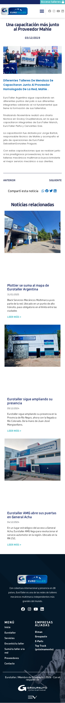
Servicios (10, 638)
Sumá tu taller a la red (15, 651)
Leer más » (14, 317)
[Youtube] (58, 11)
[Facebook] (49, 11)
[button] (41, 11)
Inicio (7, 627)
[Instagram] (54, 11)
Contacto (10, 664)
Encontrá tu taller (14, 644)
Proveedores (12, 658)
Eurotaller (10, 633)
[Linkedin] (62, 11)
